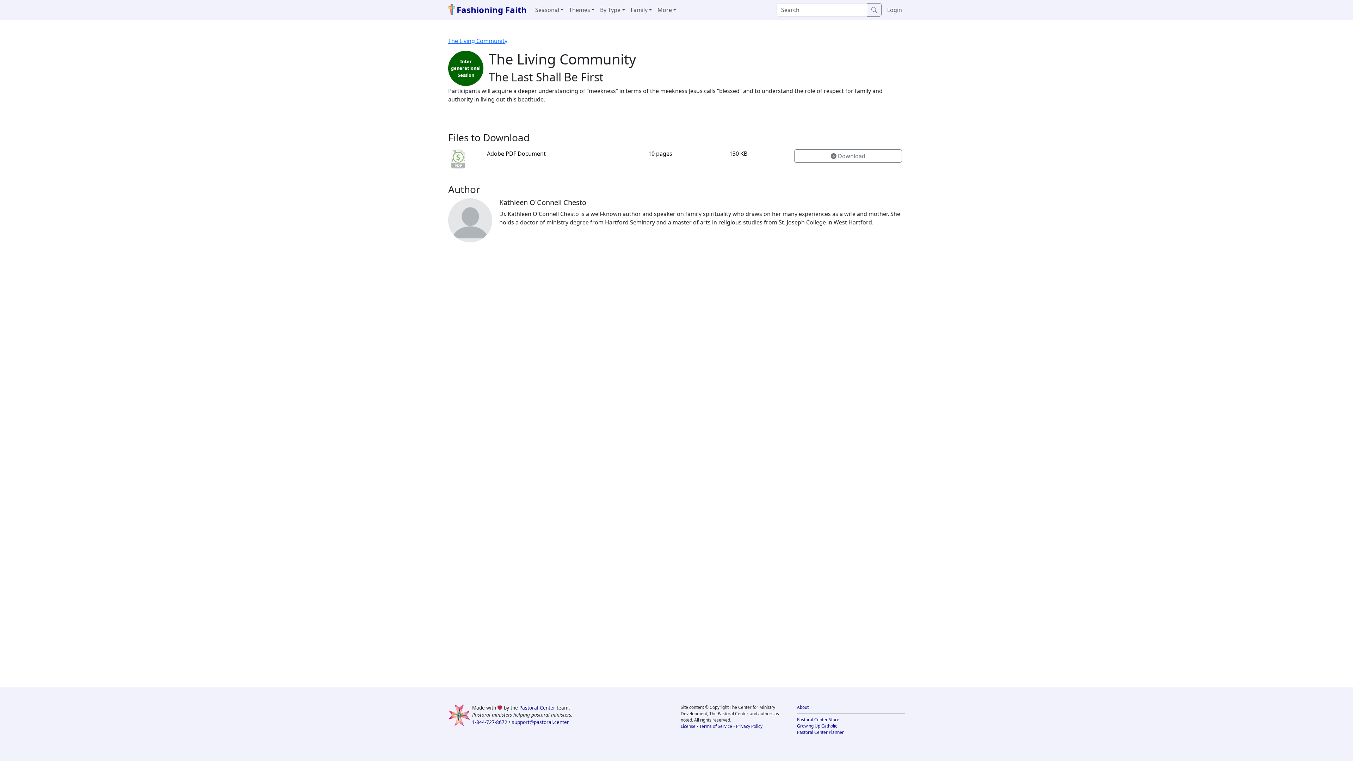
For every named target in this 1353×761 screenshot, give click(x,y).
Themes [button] (579, 10)
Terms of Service (715, 726)
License (688, 726)
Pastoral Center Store (818, 720)
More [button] (664, 10)
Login (894, 10)
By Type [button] (610, 10)
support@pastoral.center (540, 722)
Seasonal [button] (547, 10)
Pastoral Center (537, 707)
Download (850, 156)
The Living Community (477, 41)
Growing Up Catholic (817, 726)
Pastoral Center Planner (820, 732)
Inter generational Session (466, 68)
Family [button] (639, 10)
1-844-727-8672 (489, 722)
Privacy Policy (749, 726)
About (803, 707)
